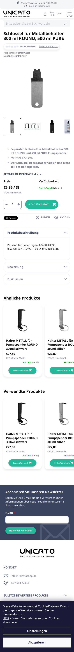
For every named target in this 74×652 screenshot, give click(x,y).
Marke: (15, 56)
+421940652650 (20, 583)
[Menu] (69, 13)
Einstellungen (37, 631)
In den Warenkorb (38, 204)
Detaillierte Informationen (21, 174)
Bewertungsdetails (48, 46)
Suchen (66, 23)
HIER (6, 618)
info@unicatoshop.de (23, 576)
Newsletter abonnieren (20, 530)
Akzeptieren (37, 642)
